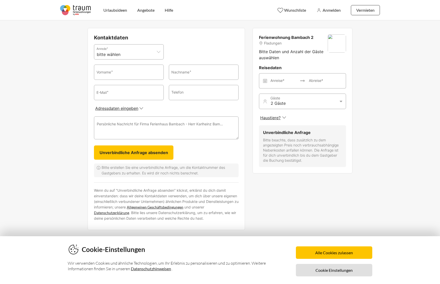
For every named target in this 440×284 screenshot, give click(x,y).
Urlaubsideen (115, 10)
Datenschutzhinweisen (151, 268)
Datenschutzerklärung (111, 213)
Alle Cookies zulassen (334, 252)
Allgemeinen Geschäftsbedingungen (155, 207)
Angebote (146, 10)
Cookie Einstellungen (334, 270)
